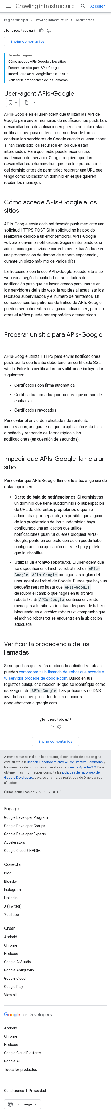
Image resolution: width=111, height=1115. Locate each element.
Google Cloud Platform (22, 1053)
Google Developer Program (26, 817)
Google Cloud (15, 978)
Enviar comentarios (28, 41)
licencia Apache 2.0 (81, 767)
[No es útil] (49, 30)
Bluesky (10, 881)
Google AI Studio (17, 962)
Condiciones (14, 1091)
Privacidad (37, 1091)
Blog (7, 873)
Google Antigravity (19, 970)
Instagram (12, 890)
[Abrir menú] (8, 6)
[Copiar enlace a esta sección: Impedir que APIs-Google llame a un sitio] (21, 468)
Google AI (12, 1061)
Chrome (10, 945)
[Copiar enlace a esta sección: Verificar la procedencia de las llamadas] (34, 653)
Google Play (13, 987)
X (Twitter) (13, 906)
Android (10, 937)
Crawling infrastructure (45, 6)
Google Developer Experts (25, 834)
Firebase (11, 954)
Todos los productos (20, 1069)
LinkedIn (11, 898)
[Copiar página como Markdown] (26, 102)
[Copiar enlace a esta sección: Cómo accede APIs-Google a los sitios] (24, 211)
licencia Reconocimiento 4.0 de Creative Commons (65, 762)
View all (10, 995)
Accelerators (14, 842)
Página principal (16, 20)
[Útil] (41, 30)
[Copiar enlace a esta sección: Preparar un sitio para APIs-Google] (9, 343)
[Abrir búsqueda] (83, 6)
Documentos (84, 20)
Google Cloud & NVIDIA (22, 851)
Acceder (97, 6)
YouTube (11, 914)
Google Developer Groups (24, 826)
